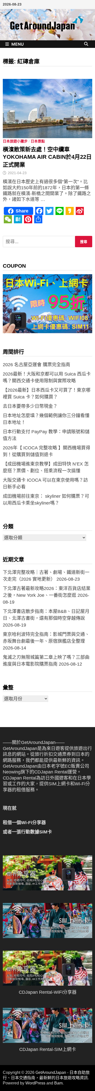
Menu (17, 44)
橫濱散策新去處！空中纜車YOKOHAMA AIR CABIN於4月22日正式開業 (47, 157)
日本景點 (38, 141)
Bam (58, 1083)
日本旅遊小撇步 (15, 141)
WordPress (35, 1083)
